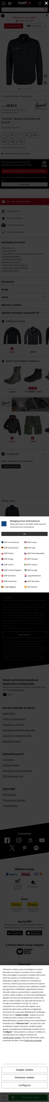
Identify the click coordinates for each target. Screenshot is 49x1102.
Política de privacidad (33, 1040)
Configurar (25, 1085)
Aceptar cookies (24, 1069)
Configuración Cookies (12, 1037)
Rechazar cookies (24, 1077)
